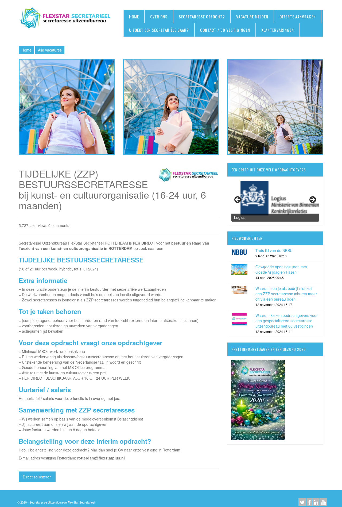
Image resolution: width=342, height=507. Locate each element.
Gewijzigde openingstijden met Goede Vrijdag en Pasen (281, 269)
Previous (238, 200)
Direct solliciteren (37, 477)
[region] (275, 201)
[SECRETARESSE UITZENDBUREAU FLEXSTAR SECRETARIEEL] (67, 18)
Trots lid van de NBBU (274, 250)
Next (312, 200)
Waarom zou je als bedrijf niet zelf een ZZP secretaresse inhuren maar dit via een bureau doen (286, 294)
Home (26, 50)
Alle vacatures (50, 50)
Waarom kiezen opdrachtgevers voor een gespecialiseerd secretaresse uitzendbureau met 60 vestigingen (286, 321)
